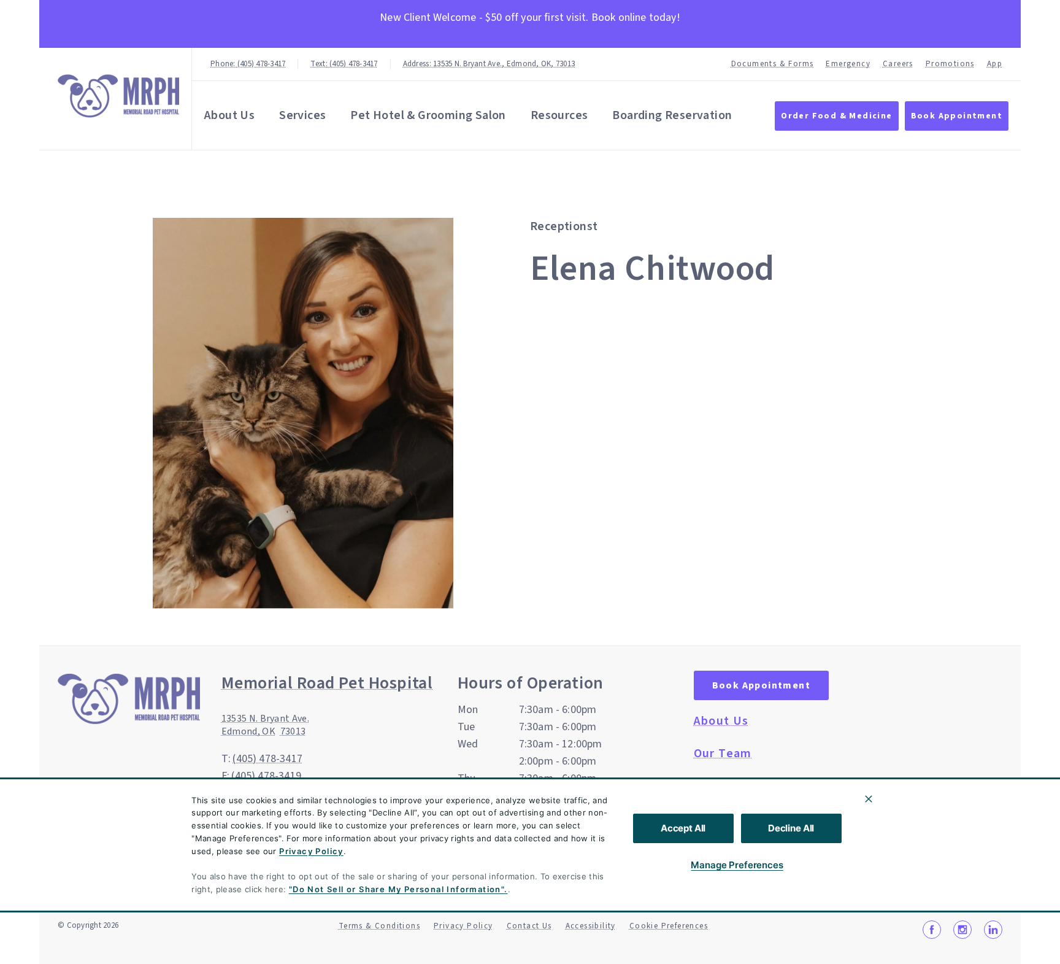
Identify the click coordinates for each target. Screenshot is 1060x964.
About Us (229, 115)
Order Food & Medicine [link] (836, 116)
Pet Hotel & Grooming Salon (427, 115)
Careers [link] (898, 64)
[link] (118, 96)
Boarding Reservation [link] (672, 115)
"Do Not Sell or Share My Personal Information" (396, 889)
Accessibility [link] (591, 925)
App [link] (994, 64)
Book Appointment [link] (956, 116)
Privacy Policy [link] (463, 925)
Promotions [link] (950, 64)
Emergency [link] (848, 64)
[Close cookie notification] (868, 798)
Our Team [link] (723, 753)
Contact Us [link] (529, 925)
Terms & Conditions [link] (379, 925)
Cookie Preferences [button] (668, 925)
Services (302, 115)
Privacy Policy (311, 851)
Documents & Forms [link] (772, 64)
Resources (559, 115)
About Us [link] (721, 721)
